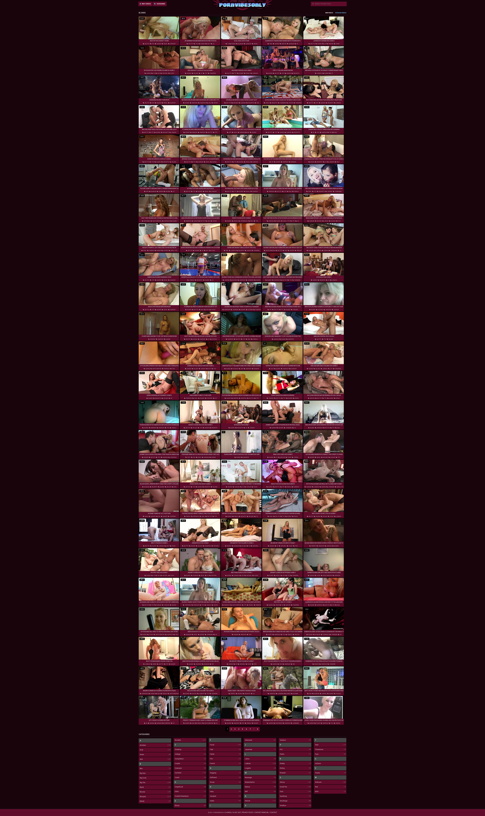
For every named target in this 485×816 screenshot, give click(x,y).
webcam (194, 132)
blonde (158, 43)
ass (158, 73)
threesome (338, 191)
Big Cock (143, 778)
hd (213, 43)
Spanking (283, 796)
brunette (296, 73)
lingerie (329, 191)
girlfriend (278, 723)
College (177, 754)
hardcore (283, 103)
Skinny (282, 782)
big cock (235, 103)
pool (226, 250)
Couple (177, 763)
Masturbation (250, 782)
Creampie (178, 768)
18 (228, 43)
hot (272, 162)
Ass (141, 759)
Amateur (143, 745)
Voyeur (317, 773)
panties (296, 634)
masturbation (157, 221)
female (296, 191)
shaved (290, 103)
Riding (282, 768)
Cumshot (178, 773)
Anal (141, 750)
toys (207, 309)
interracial (244, 221)
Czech (177, 777)
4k (313, 132)
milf (208, 43)
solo (209, 103)
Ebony (177, 805)
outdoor (250, 309)
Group (212, 782)
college (195, 73)
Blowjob (143, 796)
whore (270, 73)
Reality (282, 763)
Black (142, 787)
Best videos (146, 4)
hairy (277, 605)
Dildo (177, 791)
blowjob (240, 43)
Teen (316, 745)
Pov (281, 749)
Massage (248, 777)
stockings (173, 457)
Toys (316, 754)
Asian (142, 754)
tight (188, 457)
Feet (211, 749)
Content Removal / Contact (265, 812)
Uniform (318, 763)
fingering (213, 73)
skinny (215, 103)
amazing (195, 103)
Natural (247, 801)
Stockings (283, 801)
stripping (188, 605)
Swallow (283, 805)
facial (165, 43)
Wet (316, 787)
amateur (203, 103)
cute (272, 368)
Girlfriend (213, 777)
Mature (247, 787)
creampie (196, 516)
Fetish (212, 754)
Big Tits (142, 782)
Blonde (142, 792)
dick (241, 368)
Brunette (178, 740)
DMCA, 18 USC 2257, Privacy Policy (240, 812)
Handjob (213, 796)
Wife (316, 791)
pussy (337, 43)
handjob (166, 605)
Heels (212, 801)
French (212, 763)
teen (270, 43)
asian (312, 162)
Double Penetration (182, 796)
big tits (146, 43)
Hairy (212, 791)
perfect (313, 546)
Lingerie (248, 768)
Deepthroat (179, 787)
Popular (338, 13)
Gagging (213, 773)
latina (326, 221)
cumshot (173, 43)
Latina (247, 759)
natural (165, 73)
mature (283, 43)
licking (296, 457)
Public (282, 754)
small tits (286, 221)
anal (267, 103)
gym (147, 191)
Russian (283, 773)
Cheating (178, 749)
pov (248, 132)
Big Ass (143, 773)
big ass (194, 427)
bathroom (146, 221)
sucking (227, 280)
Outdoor (283, 740)
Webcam (318, 782)
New (326, 13)
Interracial (248, 740)
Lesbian (248, 763)
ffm (330, 132)
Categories (160, 4)
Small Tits (283, 787)
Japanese (248, 749)
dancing (152, 339)
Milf (246, 791)
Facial (212, 745)
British (142, 801)
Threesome (319, 749)
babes (154, 664)
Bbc (141, 768)
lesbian (319, 73)
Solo (281, 791)
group (236, 516)
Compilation (179, 759)
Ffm (211, 759)
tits (153, 43)
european (208, 546)
